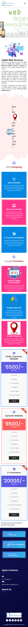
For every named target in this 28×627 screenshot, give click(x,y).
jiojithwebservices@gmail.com (10, 584)
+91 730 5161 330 (6, 579)
